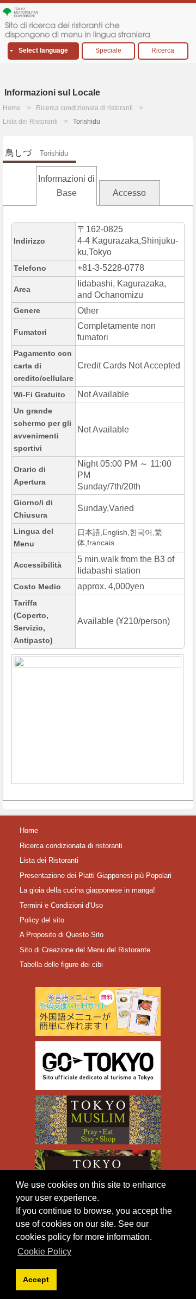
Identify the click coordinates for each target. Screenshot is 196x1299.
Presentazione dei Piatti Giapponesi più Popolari (95, 875)
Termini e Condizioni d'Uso (61, 905)
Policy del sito (42, 920)
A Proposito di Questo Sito (61, 935)
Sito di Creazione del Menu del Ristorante (85, 950)
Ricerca (162, 50)
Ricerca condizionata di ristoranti (84, 108)
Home (12, 108)
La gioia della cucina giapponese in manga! (87, 890)
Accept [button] (36, 1279)
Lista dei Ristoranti (30, 121)
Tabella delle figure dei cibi (61, 964)
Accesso (129, 193)
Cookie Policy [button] (44, 1251)
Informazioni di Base (66, 186)
